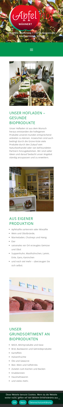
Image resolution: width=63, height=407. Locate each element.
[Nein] (59, 398)
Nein (22, 402)
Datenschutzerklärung (41, 402)
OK (14, 402)
